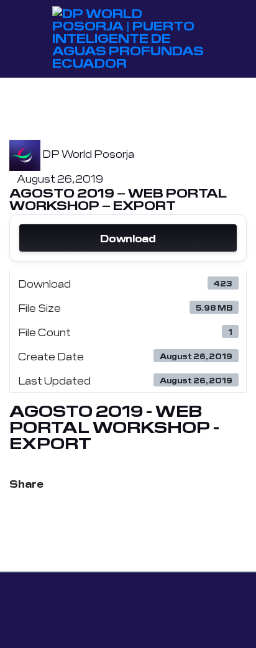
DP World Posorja (88, 153)
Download (127, 238)
